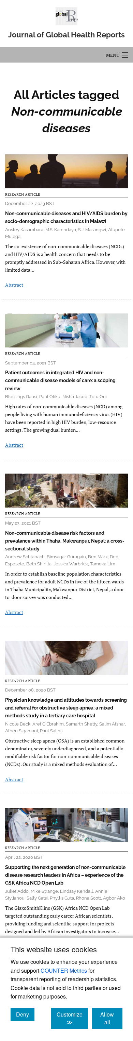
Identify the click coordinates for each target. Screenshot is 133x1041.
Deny (25, 1014)
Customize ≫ (72, 1018)
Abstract (14, 284)
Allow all (111, 1018)
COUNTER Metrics (64, 970)
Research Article (22, 194)
